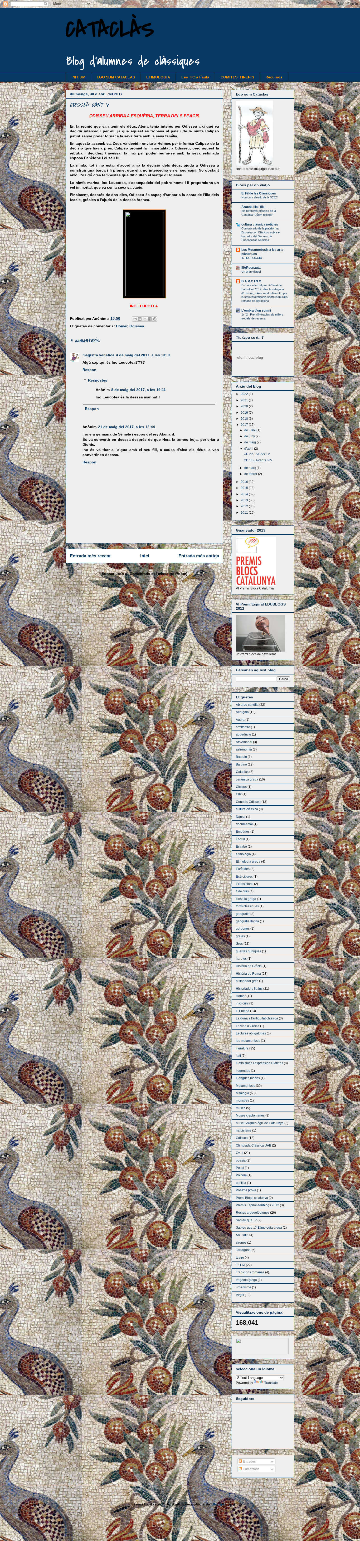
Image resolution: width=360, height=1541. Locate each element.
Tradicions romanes (250, 1272)
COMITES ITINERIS (237, 77)
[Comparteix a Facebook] (149, 319)
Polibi (240, 1168)
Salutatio (242, 1235)
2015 (245, 488)
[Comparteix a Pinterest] (154, 319)
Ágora (240, 720)
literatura (242, 1048)
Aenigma (242, 712)
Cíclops (241, 787)
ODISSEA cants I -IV (258, 460)
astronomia (244, 749)
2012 (245, 506)
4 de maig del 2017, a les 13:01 (143, 355)
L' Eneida (242, 1011)
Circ (239, 794)
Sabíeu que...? (246, 1220)
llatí (238, 1056)
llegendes (243, 1071)
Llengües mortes (248, 1078)
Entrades (249, 1461)
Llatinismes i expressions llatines (259, 1063)
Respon (89, 370)
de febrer (251, 474)
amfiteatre (243, 727)
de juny (250, 436)
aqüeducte (243, 734)
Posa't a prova (246, 1190)
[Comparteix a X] (144, 319)
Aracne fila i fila (253, 207)
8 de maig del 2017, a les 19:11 (138, 390)
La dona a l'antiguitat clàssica (257, 1018)
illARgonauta (251, 267)
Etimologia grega (248, 861)
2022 (245, 394)
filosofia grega (246, 899)
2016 (245, 482)
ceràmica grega (247, 779)
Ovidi (239, 1153)
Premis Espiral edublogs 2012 (257, 1205)
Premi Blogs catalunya (252, 1198)
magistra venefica (98, 355)
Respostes (97, 380)
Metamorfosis (245, 1086)
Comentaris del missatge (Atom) (158, 574)
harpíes (241, 958)
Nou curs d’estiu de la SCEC (259, 197)
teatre (240, 1257)
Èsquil (240, 839)
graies (240, 936)
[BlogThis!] (139, 319)
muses (240, 1108)
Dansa (240, 817)
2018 (245, 419)
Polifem (241, 1175)
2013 (245, 500)
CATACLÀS (110, 30)
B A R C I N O (251, 281)
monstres (242, 1100)
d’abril (249, 449)
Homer (121, 326)
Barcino (241, 764)
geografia (243, 914)
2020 (245, 406)
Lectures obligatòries (251, 1033)
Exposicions (244, 884)
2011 (245, 512)
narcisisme (243, 1130)
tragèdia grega (246, 1280)
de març (250, 468)
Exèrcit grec (244, 876)
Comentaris (250, 1469)
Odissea (136, 326)
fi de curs (242, 891)
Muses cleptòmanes (250, 1115)
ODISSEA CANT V (257, 454)
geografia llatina (247, 921)
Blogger (218, 1504)
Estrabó (241, 846)
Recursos (274, 77)
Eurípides (243, 869)
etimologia (243, 854)
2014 (245, 494)
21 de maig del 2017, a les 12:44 (126, 427)
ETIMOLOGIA (158, 77)
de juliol (250, 430)
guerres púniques (248, 951)
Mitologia (242, 1093)
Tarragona (243, 1250)
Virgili (240, 1295)
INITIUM (78, 77)
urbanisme (243, 1287)
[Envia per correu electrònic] (134, 319)
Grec (239, 943)
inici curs (242, 1003)
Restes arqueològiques (252, 1212)
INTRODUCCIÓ (251, 257)
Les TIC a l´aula (195, 77)
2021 (245, 400)
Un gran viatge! (251, 271)
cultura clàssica (247, 809)
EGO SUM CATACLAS (116, 77)
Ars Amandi (244, 742)
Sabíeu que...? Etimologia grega (259, 1227)
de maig (250, 442)
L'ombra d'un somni (256, 310)
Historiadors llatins (249, 988)
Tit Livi (240, 1265)
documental (244, 824)
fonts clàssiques (247, 906)
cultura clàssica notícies (259, 224)
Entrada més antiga (198, 555)
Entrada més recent (90, 555)
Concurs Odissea (248, 802)
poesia (241, 1160)
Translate (271, 1383)
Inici (144, 555)
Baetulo (241, 757)
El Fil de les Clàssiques (258, 193)
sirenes (241, 1242)
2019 (245, 412)
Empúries (243, 831)
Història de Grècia (249, 966)
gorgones (243, 928)
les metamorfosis (248, 1041)
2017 (245, 425)
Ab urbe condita (247, 705)
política (241, 1183)
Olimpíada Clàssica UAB (253, 1145)
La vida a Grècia (247, 1026)
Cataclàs (242, 772)
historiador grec (247, 981)
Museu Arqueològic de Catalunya (260, 1123)
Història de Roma (248, 973)
